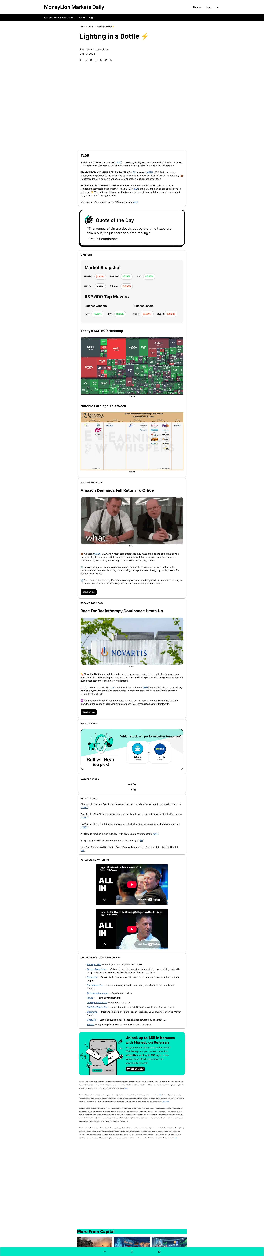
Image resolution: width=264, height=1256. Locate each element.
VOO (119, 162)
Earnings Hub (94, 964)
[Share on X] (91, 60)
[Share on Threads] (96, 60)
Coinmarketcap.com (97, 993)
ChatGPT (91, 1019)
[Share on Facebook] (86, 60)
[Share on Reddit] (106, 60)
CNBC (84, 807)
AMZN (149, 172)
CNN (155, 834)
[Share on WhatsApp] (110, 60)
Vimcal (90, 1024)
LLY (136, 188)
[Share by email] (81, 60)
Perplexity (92, 977)
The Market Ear (95, 985)
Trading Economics (97, 1002)
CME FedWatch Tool (97, 1007)
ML (141, 840)
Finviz (90, 997)
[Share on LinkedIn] (101, 60)
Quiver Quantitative (97, 969)
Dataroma (92, 1011)
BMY (145, 687)
